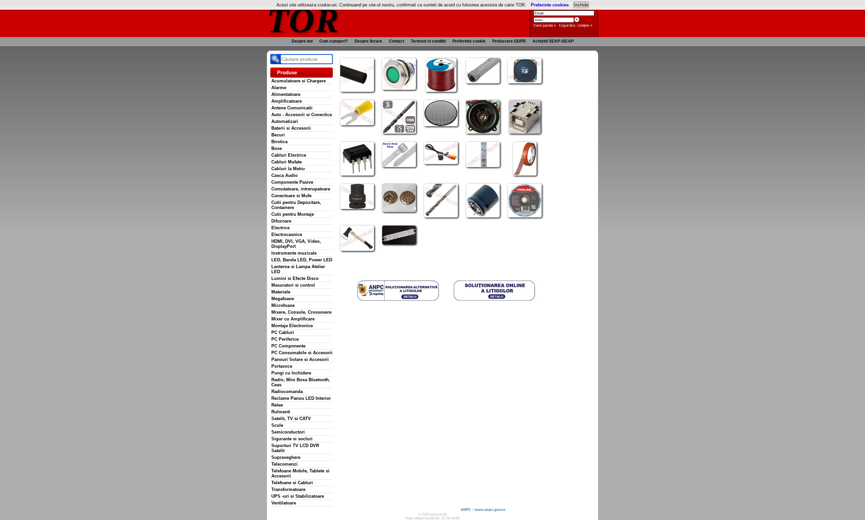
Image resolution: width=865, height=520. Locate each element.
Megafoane (282, 298)
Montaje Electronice (292, 325)
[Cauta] (275, 59)
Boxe (276, 148)
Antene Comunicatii (292, 107)
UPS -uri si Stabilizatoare (297, 496)
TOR (303, 20)
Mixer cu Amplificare (293, 318)
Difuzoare (281, 221)
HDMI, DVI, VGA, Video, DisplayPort (296, 244)
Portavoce (281, 366)
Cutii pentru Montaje (292, 214)
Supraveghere (285, 457)
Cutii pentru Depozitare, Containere (296, 205)
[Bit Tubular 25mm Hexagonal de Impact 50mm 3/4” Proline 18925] (357, 208)
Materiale (280, 291)
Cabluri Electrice (288, 155)
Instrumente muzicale (294, 253)
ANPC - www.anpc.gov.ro (483, 510)
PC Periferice (285, 339)
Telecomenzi (284, 464)
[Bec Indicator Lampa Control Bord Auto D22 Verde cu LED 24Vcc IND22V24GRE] (399, 88)
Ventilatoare (283, 502)
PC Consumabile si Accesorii (301, 352)
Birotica (279, 141)
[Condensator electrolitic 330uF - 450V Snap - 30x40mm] (483, 216)
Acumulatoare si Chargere (298, 80)
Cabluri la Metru (288, 168)
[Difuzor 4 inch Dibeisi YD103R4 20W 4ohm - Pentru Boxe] (525, 82)
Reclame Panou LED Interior (301, 398)
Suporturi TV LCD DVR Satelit (295, 448)
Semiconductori (288, 432)
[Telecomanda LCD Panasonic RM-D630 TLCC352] (483, 166)
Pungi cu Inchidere (291, 372)
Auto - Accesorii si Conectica (301, 114)
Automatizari (284, 121)
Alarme (278, 87)
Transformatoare (288, 489)
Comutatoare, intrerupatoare (300, 188)
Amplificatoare (286, 101)
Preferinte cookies (550, 4)
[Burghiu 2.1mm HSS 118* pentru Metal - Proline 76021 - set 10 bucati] (399, 132)
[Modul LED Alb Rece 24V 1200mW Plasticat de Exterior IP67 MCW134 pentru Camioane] (399, 243)
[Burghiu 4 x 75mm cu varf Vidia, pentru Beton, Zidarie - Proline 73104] (441, 216)
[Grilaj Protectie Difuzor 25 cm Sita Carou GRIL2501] (441, 125)
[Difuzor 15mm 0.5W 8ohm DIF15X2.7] (399, 211)
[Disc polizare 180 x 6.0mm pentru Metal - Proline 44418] (525, 216)
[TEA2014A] (357, 174)
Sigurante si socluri (292, 438)
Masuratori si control (293, 285)
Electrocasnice (286, 234)
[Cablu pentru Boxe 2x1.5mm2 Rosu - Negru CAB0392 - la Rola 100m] (441, 90)
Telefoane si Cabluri (292, 482)
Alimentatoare (285, 94)
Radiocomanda (287, 391)
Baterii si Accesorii (291, 128)
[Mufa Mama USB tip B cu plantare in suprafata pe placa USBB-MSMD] (525, 132)
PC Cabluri (282, 332)
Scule (277, 425)
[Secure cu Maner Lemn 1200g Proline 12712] (357, 250)
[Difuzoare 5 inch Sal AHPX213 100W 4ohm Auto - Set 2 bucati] (483, 132)
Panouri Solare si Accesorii (300, 359)
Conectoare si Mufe (291, 195)
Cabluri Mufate (286, 161)
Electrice (280, 227)
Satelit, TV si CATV (291, 418)
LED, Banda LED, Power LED (301, 259)
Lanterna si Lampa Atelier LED (298, 269)
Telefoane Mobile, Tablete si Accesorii (300, 473)
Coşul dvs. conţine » (575, 25)
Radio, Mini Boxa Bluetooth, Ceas (300, 382)
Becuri (278, 134)
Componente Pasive (292, 182)
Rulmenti (280, 411)
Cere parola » (545, 25)
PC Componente (288, 345)
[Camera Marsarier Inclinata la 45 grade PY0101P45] (441, 163)
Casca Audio (284, 175)
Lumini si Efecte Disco (295, 278)
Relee (277, 405)
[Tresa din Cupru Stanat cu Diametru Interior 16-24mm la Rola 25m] (483, 82)
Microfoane (283, 305)
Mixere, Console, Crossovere (301, 312)
